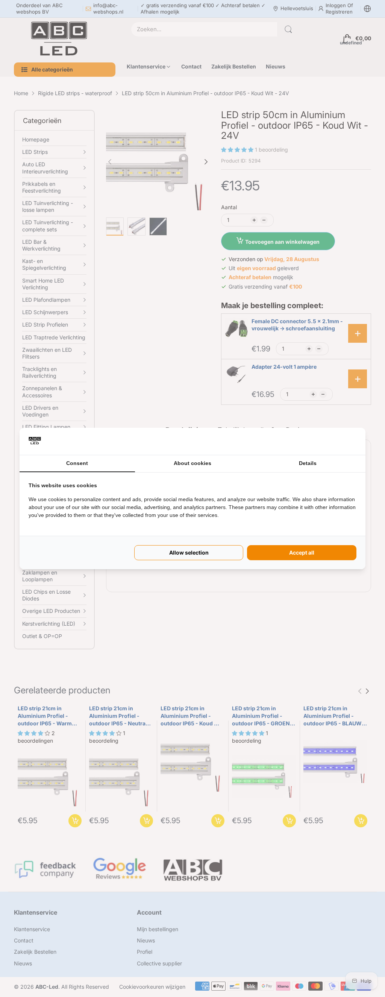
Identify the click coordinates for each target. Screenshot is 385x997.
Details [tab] (308, 463)
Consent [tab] (77, 463)
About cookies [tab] (192, 463)
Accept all (301, 552)
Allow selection (189, 552)
